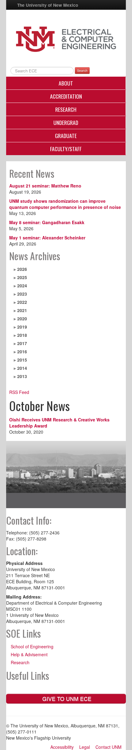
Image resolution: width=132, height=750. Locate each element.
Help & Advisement (29, 654)
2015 (22, 360)
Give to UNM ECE (66, 698)
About (66, 83)
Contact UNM (108, 747)
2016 (22, 351)
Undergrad (65, 122)
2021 (22, 310)
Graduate (66, 136)
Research (65, 109)
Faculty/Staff (66, 149)
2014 (22, 368)
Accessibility (62, 747)
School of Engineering (32, 646)
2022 (22, 302)
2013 (22, 376)
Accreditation (66, 96)
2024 (22, 285)
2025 (22, 277)
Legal (84, 747)
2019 (22, 327)
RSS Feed (19, 392)
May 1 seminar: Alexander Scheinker (47, 238)
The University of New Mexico (47, 5)
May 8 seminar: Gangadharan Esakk (46, 222)
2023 (22, 294)
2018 (22, 335)
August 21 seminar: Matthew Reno (45, 186)
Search (82, 70)
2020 (22, 318)
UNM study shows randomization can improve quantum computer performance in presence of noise (65, 204)
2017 (22, 343)
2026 (22, 269)
